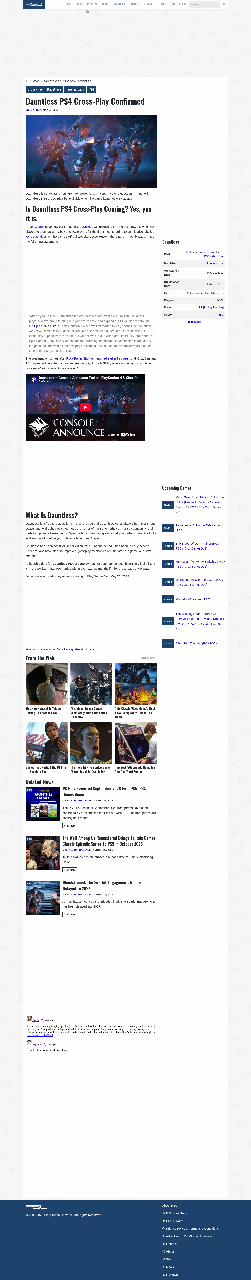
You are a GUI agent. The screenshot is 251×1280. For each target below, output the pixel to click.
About (169, 1251)
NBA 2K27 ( (184, 561)
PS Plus (92, 4)
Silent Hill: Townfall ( (189, 643)
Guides (134, 4)
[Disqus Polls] (91, 967)
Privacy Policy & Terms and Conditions (192, 1228)
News (105, 4)
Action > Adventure (198, 293)
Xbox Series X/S (195, 548)
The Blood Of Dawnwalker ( (194, 543)
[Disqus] (91, 1057)
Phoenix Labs (75, 89)
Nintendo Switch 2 (204, 561)
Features (119, 4)
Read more (69, 825)
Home (69, 4)
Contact (171, 1244)
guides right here (82, 649)
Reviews (148, 4)
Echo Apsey (33, 110)
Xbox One (217, 256)
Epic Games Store (46, 326)
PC (222, 252)
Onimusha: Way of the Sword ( (196, 579)
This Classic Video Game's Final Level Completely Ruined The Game (135, 712)
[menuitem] (68, 4)
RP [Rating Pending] (211, 307)
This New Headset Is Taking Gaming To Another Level (43, 710)
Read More (194, 321)
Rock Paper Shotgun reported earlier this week (98, 358)
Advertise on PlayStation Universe (188, 1236)
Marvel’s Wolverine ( (189, 599)
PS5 (79, 4)
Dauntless (54, 89)
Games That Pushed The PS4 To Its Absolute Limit (46, 769)
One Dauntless (36, 236)
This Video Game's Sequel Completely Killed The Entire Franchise (88, 712)
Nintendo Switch (208, 252)
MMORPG (217, 293)
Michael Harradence (76, 800)
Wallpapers (179, 4)
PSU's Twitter (174, 1221)
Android (191, 252)
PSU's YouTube (176, 1213)
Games (162, 4)
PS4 (91, 89)
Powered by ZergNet (147, 658)
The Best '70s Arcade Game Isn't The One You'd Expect (135, 769)
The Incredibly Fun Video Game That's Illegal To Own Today (90, 769)
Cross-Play (35, 89)
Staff (168, 1259)
